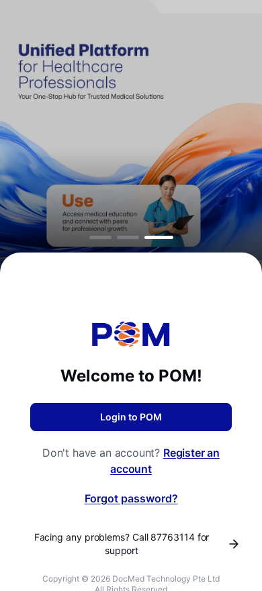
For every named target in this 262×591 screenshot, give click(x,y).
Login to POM (131, 416)
